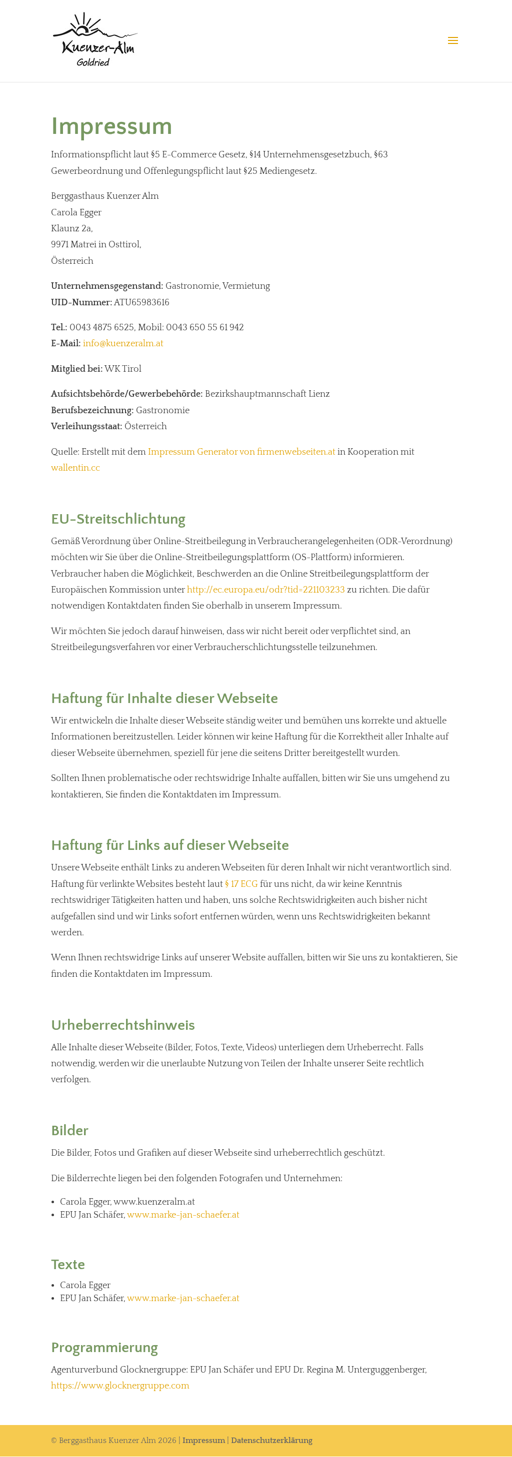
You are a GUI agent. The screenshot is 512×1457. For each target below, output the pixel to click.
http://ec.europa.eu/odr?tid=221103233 (266, 590)
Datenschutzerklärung (271, 1440)
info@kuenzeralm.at (123, 344)
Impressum (203, 1440)
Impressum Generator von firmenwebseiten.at (242, 452)
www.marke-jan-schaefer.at (183, 1215)
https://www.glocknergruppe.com (120, 1386)
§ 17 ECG (241, 884)
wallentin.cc (75, 468)
